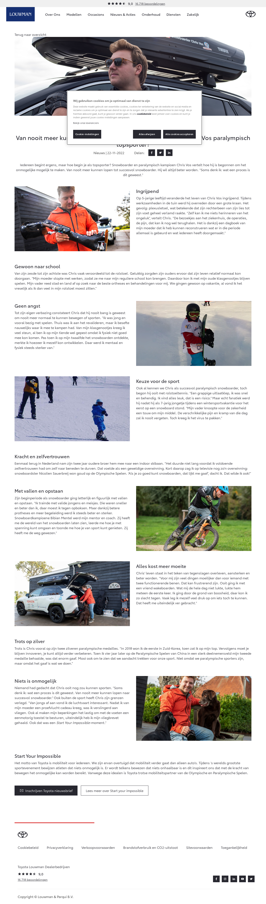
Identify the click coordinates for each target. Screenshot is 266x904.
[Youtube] (242, 879)
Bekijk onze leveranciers (86, 122)
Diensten (173, 14)
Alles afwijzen (147, 134)
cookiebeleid (144, 113)
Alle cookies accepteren (179, 134)
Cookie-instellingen (87, 134)
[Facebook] (151, 152)
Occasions (96, 14)
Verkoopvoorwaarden (98, 847)
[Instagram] (225, 879)
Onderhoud (151, 14)
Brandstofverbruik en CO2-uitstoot (150, 847)
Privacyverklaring (60, 847)
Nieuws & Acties (122, 14)
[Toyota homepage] (251, 14)
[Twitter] (160, 152)
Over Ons (52, 14)
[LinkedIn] (169, 152)
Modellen (73, 14)
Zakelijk (193, 14)
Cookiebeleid (28, 847)
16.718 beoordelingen (150, 3)
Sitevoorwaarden (199, 847)
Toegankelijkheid (234, 847)
